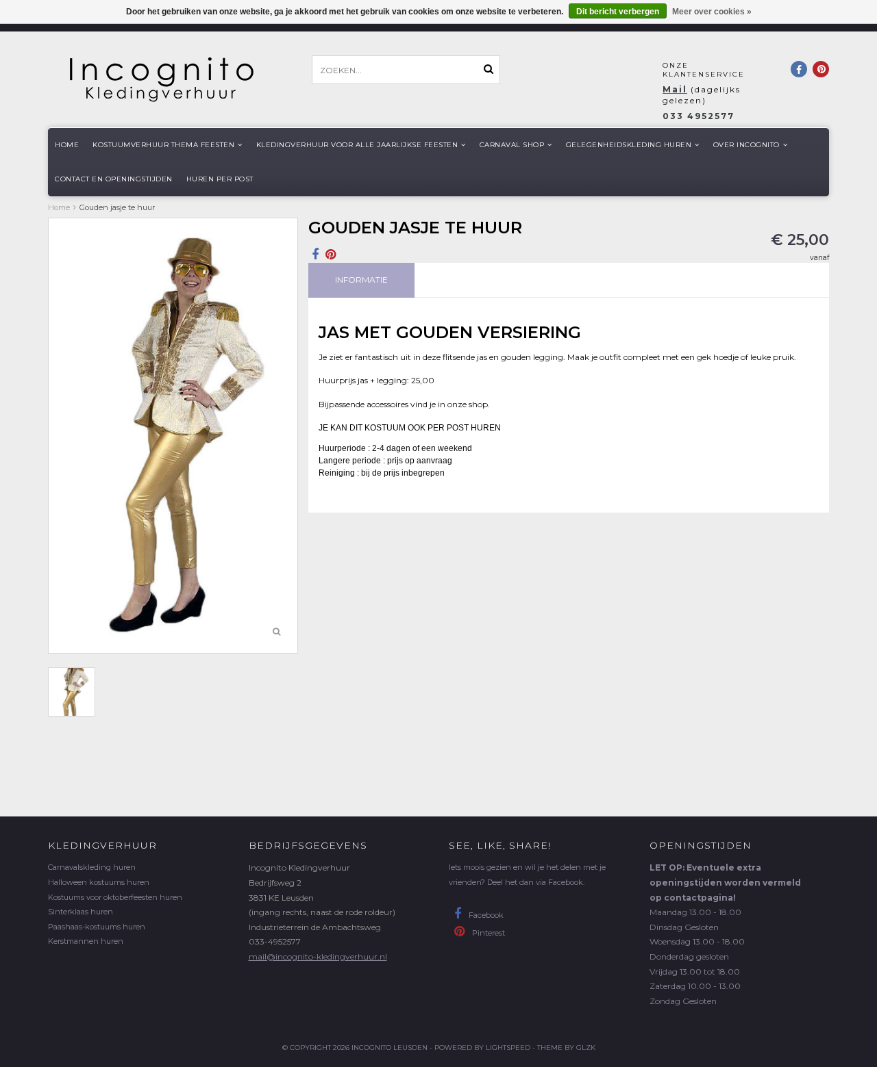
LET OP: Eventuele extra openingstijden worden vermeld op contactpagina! (725, 882)
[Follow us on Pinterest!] (821, 69)
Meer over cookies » (712, 11)
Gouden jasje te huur (117, 207)
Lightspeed (508, 1047)
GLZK (585, 1047)
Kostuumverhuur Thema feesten (163, 144)
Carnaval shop (512, 144)
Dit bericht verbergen (617, 11)
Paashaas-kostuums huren (96, 926)
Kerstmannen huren (85, 941)
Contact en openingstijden (114, 179)
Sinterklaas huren (80, 911)
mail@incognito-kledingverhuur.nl (318, 956)
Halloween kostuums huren (98, 882)
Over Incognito (746, 144)
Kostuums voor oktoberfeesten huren (115, 897)
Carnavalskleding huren (92, 867)
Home (67, 144)
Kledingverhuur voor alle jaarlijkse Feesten (357, 144)
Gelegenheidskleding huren (629, 144)
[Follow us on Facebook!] (799, 69)
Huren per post (220, 179)
